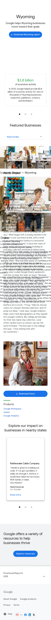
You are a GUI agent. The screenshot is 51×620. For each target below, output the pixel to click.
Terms (16, 605)
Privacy (6, 605)
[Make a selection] (25, 136)
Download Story (27, 394)
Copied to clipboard (21, 615)
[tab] (20, 114)
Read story (15, 495)
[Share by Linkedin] (30, 615)
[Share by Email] (17, 615)
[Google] (8, 592)
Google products (28, 599)
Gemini (6, 412)
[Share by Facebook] (25, 615)
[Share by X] (34, 615)
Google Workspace (12, 409)
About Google (10, 599)
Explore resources (25, 554)
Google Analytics (11, 416)
